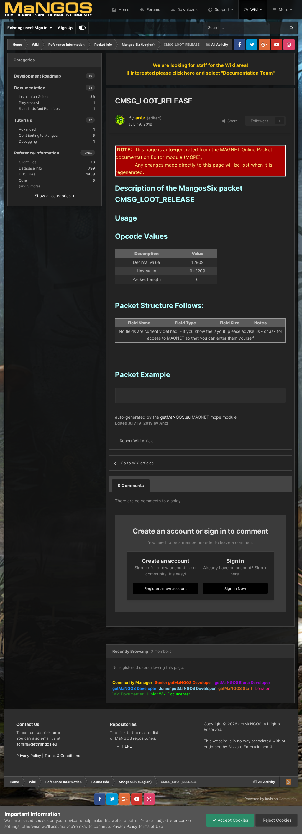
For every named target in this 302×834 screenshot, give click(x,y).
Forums (152, 9)
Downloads (187, 9)
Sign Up (65, 27)
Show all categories (54, 195)
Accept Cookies (232, 820)
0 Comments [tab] (131, 485)
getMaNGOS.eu (175, 417)
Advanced (57, 129)
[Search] (291, 28)
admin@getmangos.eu (36, 744)
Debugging (57, 141)
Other (57, 180)
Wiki (254, 9)
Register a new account (165, 588)
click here (51, 732)
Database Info (57, 168)
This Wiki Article (264, 27)
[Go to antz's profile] (120, 120)
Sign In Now (235, 588)
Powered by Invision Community (271, 799)
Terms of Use (150, 826)
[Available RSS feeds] (288, 781)
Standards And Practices (57, 108)
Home (123, 9)
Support (222, 9)
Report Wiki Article (137, 440)
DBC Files (57, 174)
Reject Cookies (276, 820)
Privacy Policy (28, 755)
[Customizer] (82, 28)
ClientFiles (57, 162)
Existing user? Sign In (28, 27)
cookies (42, 820)
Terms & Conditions (62, 755)
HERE (127, 746)
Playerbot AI (57, 103)
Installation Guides (57, 96)
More (284, 9)
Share (231, 121)
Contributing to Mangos (57, 135)
